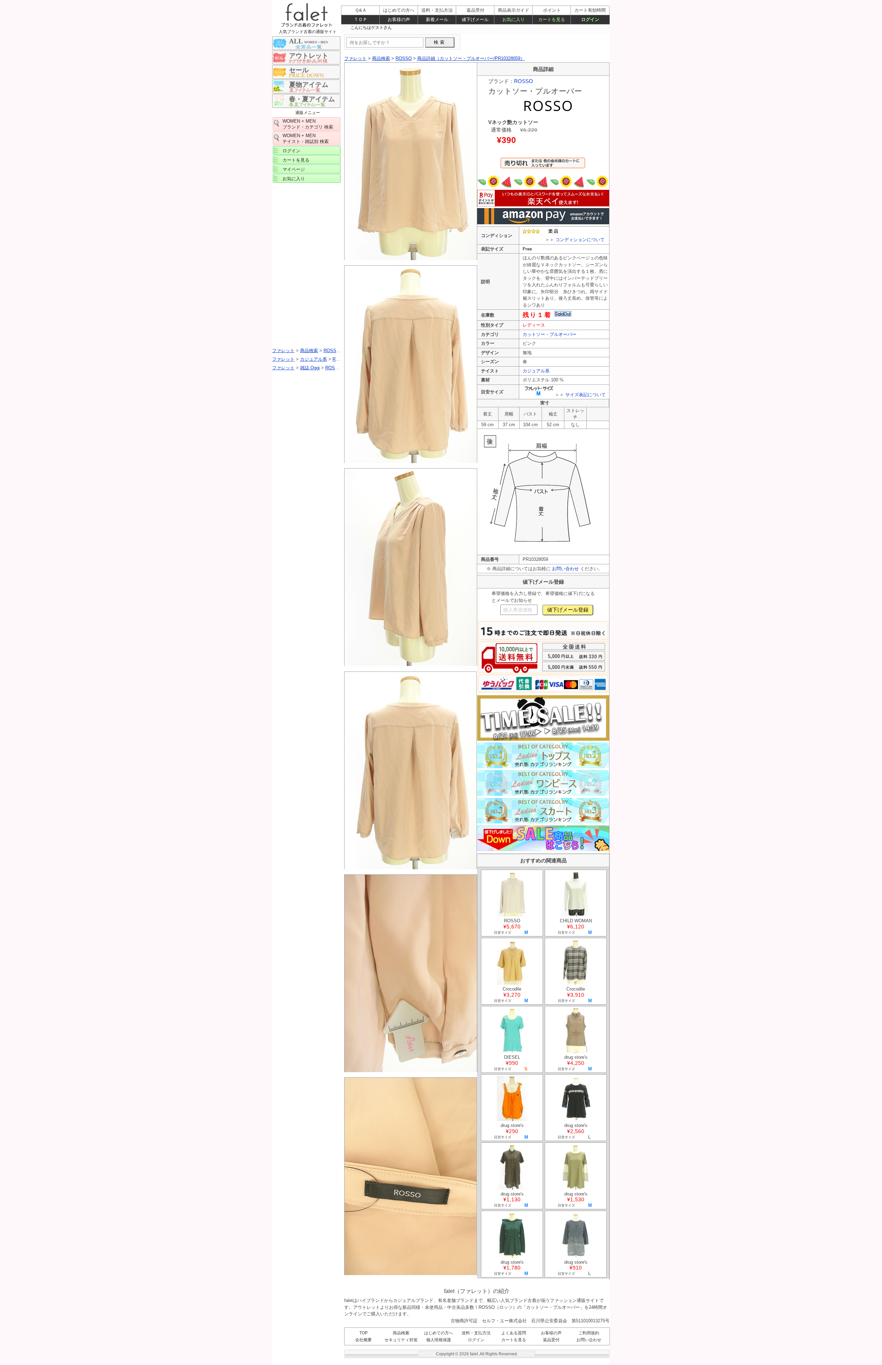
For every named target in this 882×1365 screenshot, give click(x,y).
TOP (363, 1333)
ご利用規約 (588, 1333)
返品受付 (551, 1339)
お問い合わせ (565, 568)
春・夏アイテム (312, 99)
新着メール (437, 19)
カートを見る (296, 160)
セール (299, 70)
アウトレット (308, 55)
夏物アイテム (308, 84)
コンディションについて (580, 239)
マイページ (294, 169)
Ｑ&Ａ (361, 10)
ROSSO (523, 81)
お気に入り (294, 178)
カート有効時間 (590, 10)
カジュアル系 (536, 370)
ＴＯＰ (360, 19)
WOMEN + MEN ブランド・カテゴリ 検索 (308, 124)
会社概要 (363, 1339)
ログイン (291, 150)
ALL (308, 41)
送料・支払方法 (476, 1333)
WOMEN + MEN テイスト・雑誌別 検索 (306, 138)
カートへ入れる (542, 166)
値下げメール (475, 19)
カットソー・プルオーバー (549, 334)
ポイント (552, 10)
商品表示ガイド (513, 10)
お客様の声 (551, 1333)
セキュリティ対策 (401, 1339)
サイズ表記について (585, 394)
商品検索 (401, 1333)
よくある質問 (513, 1333)
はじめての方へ (438, 1333)
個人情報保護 (438, 1339)
